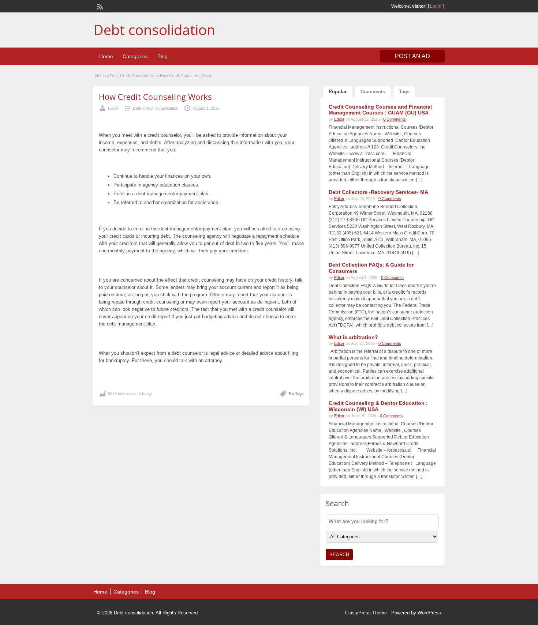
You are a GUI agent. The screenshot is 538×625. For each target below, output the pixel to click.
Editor (113, 108)
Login (435, 6)
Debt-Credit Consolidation (133, 76)
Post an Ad (412, 56)
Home (106, 56)
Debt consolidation (154, 29)
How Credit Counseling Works (155, 96)
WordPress (429, 612)
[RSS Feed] (99, 6)
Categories (135, 56)
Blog (162, 56)
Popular (338, 91)
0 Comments (394, 119)
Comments (372, 91)
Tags (404, 91)
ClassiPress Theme (366, 612)
